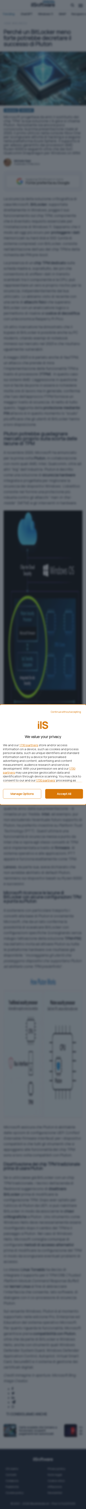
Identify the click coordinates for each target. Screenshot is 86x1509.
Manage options (22, 794)
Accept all (64, 794)
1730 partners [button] (28, 745)
